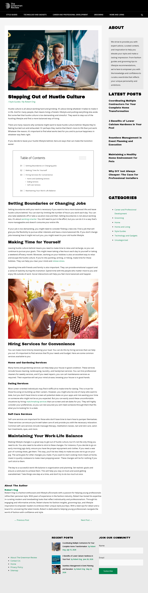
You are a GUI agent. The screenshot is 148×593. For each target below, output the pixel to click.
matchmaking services (36, 401)
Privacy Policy (17, 567)
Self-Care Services (33, 185)
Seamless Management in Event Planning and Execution (125, 141)
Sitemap (14, 570)
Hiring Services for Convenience (39, 175)
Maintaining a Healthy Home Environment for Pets (123, 158)
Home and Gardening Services (38, 179)
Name (102, 545)
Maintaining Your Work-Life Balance (41, 190)
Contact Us (15, 560)
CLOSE (82, 158)
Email (101, 557)
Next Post (86, 520)
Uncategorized (121, 240)
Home (117, 222)
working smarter (29, 219)
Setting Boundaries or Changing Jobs (41, 165)
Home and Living (122, 226)
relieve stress (58, 261)
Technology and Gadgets (126, 235)
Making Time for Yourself (36, 170)
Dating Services (32, 182)
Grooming (119, 218)
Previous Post (21, 520)
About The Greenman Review (24, 557)
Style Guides (15, 101)
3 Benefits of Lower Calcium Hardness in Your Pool (125, 124)
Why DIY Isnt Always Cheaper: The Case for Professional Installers (123, 174)
